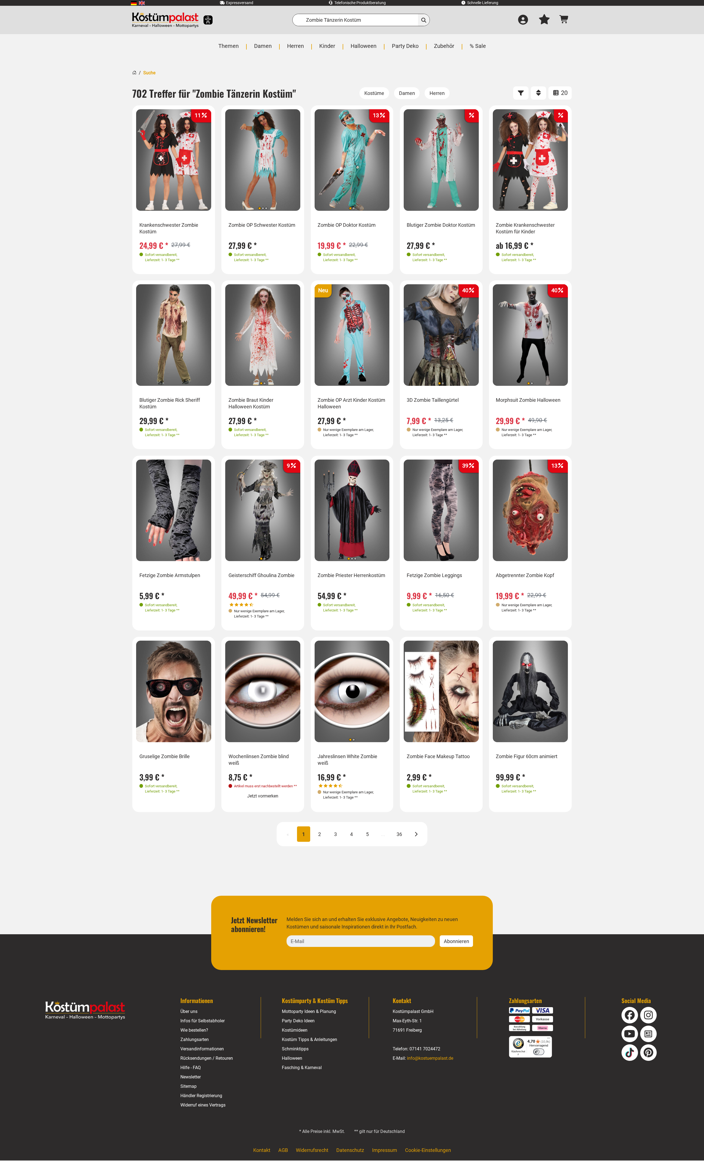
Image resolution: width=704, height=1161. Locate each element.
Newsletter (190, 1077)
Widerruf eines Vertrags (203, 1105)
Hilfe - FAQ (190, 1067)
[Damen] (407, 93)
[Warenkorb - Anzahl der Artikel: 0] (564, 19)
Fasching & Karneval (302, 1067)
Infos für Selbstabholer (202, 1020)
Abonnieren (456, 941)
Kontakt (261, 1150)
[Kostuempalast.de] (165, 20)
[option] (173, 160)
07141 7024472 (424, 1048)
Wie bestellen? (194, 1030)
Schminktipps (295, 1048)
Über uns (188, 1011)
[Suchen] (424, 20)
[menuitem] (134, 3)
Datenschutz (350, 1150)
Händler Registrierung (201, 1095)
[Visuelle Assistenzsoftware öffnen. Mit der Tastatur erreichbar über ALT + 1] (204, 20)
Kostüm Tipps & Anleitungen (309, 1039)
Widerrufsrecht (312, 1150)
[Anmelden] (523, 20)
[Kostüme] (374, 93)
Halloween (292, 1058)
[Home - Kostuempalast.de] (85, 1010)
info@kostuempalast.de (430, 1058)
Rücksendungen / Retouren (206, 1058)
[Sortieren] (538, 93)
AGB (283, 1150)
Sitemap (188, 1086)
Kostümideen (294, 1030)
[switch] (538, 1051)
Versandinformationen (202, 1048)
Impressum (384, 1150)
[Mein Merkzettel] (544, 20)
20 (564, 92)
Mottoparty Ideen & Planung (309, 1011)
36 (399, 834)
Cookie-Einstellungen (428, 1150)
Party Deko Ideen (298, 1020)
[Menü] (548, 1039)
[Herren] (437, 93)
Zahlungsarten (194, 1039)
